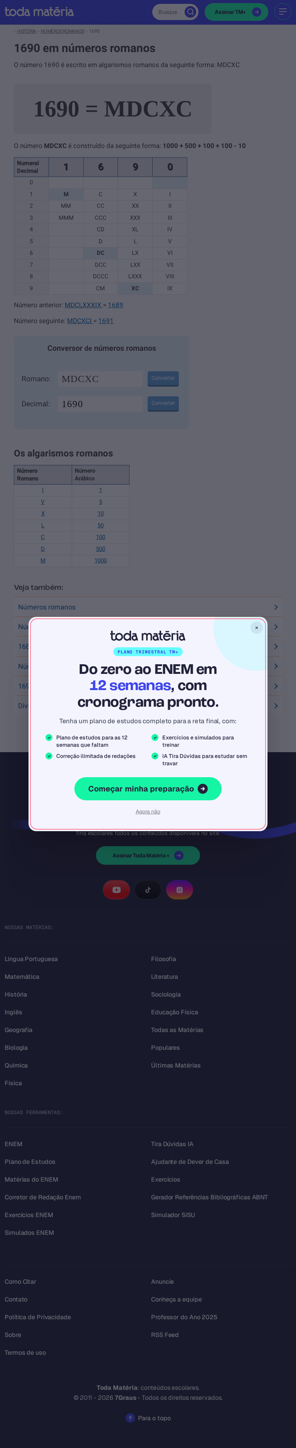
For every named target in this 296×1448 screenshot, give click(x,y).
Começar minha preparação (141, 789)
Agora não (148, 811)
